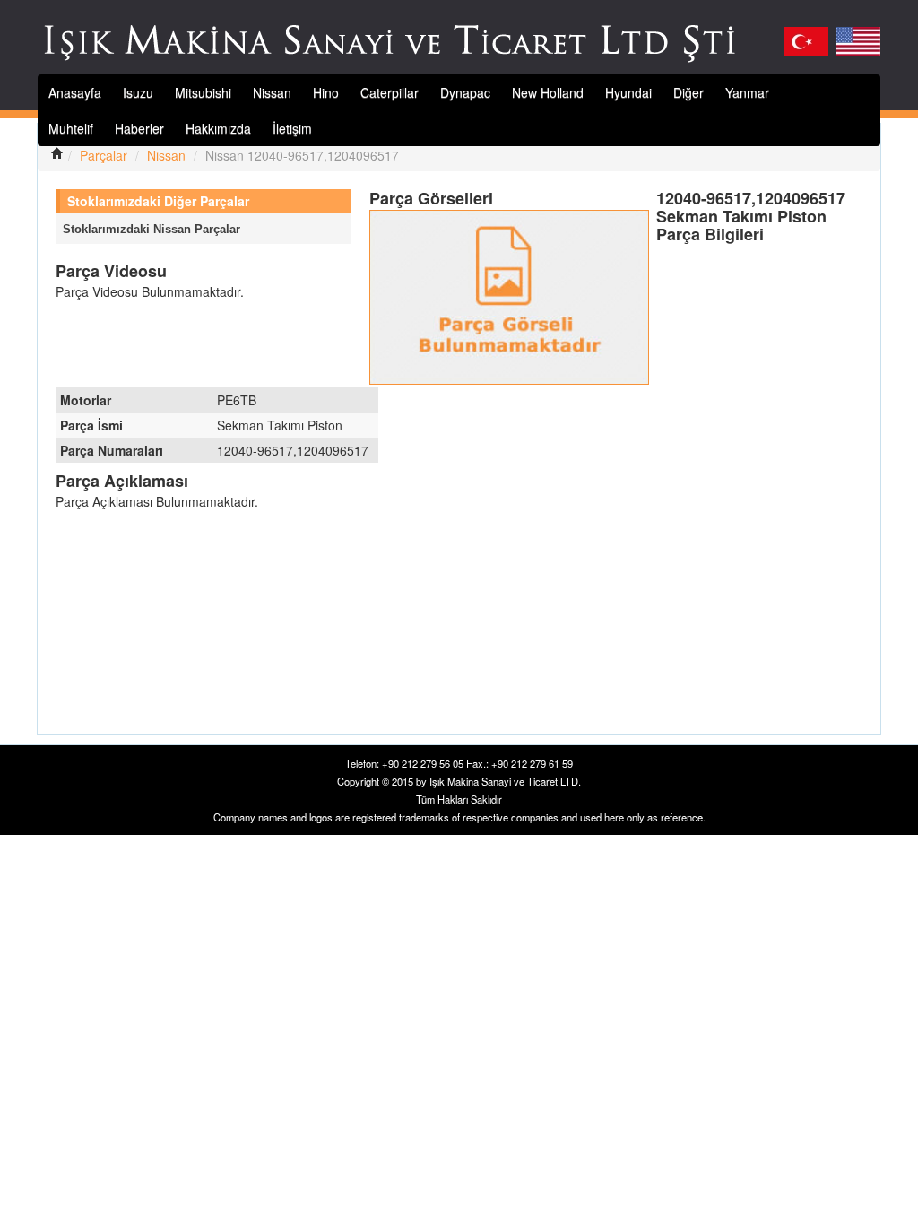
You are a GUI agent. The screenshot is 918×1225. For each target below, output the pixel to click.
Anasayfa (74, 92)
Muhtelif (70, 128)
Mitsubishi (203, 92)
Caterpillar (389, 92)
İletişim (292, 128)
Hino (326, 92)
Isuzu (138, 92)
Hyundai (628, 92)
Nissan (272, 92)
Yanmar (747, 92)
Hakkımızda (218, 128)
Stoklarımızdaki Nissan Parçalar (151, 229)
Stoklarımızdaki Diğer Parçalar (158, 201)
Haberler (139, 128)
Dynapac (465, 92)
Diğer (688, 92)
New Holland (548, 92)
